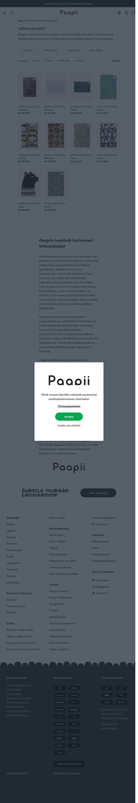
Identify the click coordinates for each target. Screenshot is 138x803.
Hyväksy (69, 416)
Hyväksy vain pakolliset (69, 425)
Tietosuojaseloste (69, 406)
